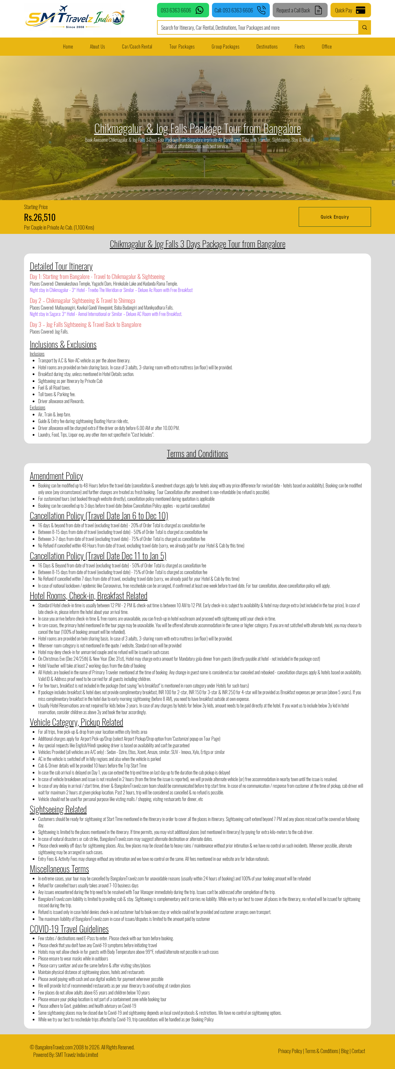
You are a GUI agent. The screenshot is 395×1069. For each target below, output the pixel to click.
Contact (358, 1051)
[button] (299, 46)
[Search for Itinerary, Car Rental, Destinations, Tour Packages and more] (364, 27)
